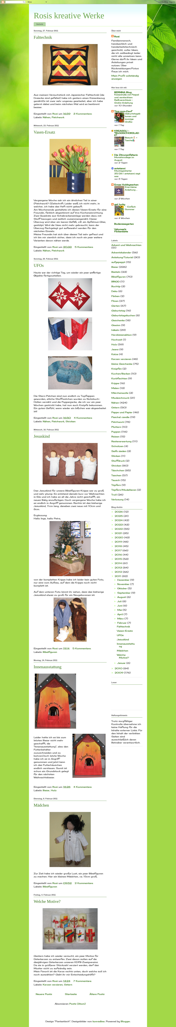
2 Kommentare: (84, 883)
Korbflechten (119, 378)
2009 (119, 672)
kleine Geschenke (121, 363)
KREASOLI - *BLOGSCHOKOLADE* (126, 133)
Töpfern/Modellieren (123, 489)
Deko (114, 291)
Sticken (115, 456)
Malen (115, 388)
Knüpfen (116, 368)
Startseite (39, 24)
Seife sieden (118, 451)
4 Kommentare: (83, 417)
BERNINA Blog (123, 92)
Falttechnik (43, 37)
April (120, 614)
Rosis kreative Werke (69, 15)
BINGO (115, 281)
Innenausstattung (47, 667)
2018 (119, 546)
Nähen (46, 117)
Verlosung (117, 499)
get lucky (119, 204)
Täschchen (117, 470)
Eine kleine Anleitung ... (131, 188)
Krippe (115, 383)
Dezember (123, 579)
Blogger (125, 1021)
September (124, 592)
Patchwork (58, 117)
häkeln (115, 330)
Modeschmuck (120, 397)
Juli (119, 601)
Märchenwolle (119, 393)
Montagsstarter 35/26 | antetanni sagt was (127, 173)
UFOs (39, 265)
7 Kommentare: (82, 981)
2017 (119, 550)
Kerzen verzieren (53, 984)
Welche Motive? (47, 901)
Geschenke (118, 320)
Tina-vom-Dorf (123, 111)
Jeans (115, 349)
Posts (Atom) (77, 1003)
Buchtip (115, 286)
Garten (115, 305)
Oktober (122, 588)
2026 (119, 511)
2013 (119, 567)
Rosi (116, 36)
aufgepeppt (118, 262)
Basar (46, 790)
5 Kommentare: (84, 247)
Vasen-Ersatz (44, 132)
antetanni (119, 168)
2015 (119, 559)
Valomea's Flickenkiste (121, 230)
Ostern (68, 984)
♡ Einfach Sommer (130, 208)
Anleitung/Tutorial (122, 257)
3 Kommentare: (83, 113)
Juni (120, 605)
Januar (121, 663)
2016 (119, 554)
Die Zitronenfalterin (126, 154)
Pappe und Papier (121, 412)
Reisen (115, 436)
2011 (118, 576)
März (120, 618)
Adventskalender (121, 252)
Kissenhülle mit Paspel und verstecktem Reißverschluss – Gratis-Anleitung (126, 98)
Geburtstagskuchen (123, 315)
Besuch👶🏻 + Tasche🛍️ (131, 139)
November (123, 584)
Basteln (115, 272)
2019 (119, 541)
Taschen (116, 475)
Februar (122, 622)
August (122, 597)
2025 (119, 516)
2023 (119, 524)
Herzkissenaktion (121, 334)
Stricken (70, 421)
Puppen (115, 431)
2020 (119, 537)
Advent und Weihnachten (126, 245)
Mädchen (41, 805)
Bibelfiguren (50, 652)
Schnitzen (117, 446)
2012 (119, 571)
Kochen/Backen (120, 373)
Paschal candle (120, 417)
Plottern (116, 427)
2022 (119, 529)
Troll (114, 494)
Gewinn (115, 325)
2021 (119, 533)
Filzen (114, 301)
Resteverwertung (121, 441)
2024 (119, 520)
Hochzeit (116, 339)
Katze (114, 354)
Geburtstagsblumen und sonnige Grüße (132, 117)
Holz (54, 790)
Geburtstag (118, 310)
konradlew (99, 1021)
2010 (119, 668)
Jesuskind (42, 436)
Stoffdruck (118, 460)
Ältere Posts (97, 994)
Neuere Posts (44, 994)
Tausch (115, 480)
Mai (120, 609)
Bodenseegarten (124, 223)
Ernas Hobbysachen (126, 184)
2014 (119, 563)
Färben (115, 296)
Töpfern (116, 485)
